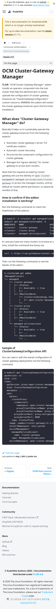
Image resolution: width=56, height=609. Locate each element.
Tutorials (6, 497)
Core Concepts (9, 501)
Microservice (8, 554)
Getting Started (10, 493)
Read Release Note (41, 5)
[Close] (54, 3)
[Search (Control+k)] (51, 11)
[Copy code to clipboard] (50, 218)
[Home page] (4, 43)
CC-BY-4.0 (38, 574)
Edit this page (13, 452)
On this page (10, 63)
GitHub (43, 2)
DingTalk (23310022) (12, 521)
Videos (5, 550)
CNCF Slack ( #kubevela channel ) (19, 517)
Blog (4, 546)
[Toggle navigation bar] (4, 12)
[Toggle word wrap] (45, 218)
